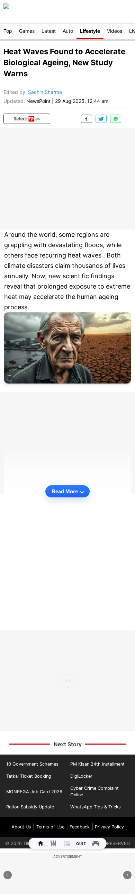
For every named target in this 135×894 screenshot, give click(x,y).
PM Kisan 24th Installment (97, 764)
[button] (26, 119)
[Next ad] (127, 875)
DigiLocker (81, 776)
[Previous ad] (7, 875)
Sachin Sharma (45, 92)
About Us (21, 826)
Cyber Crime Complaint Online (94, 791)
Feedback (80, 826)
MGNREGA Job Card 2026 (34, 791)
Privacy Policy (109, 826)
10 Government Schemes (32, 764)
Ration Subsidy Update (30, 806)
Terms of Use (50, 826)
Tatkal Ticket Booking (28, 776)
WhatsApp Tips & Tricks (95, 806)
